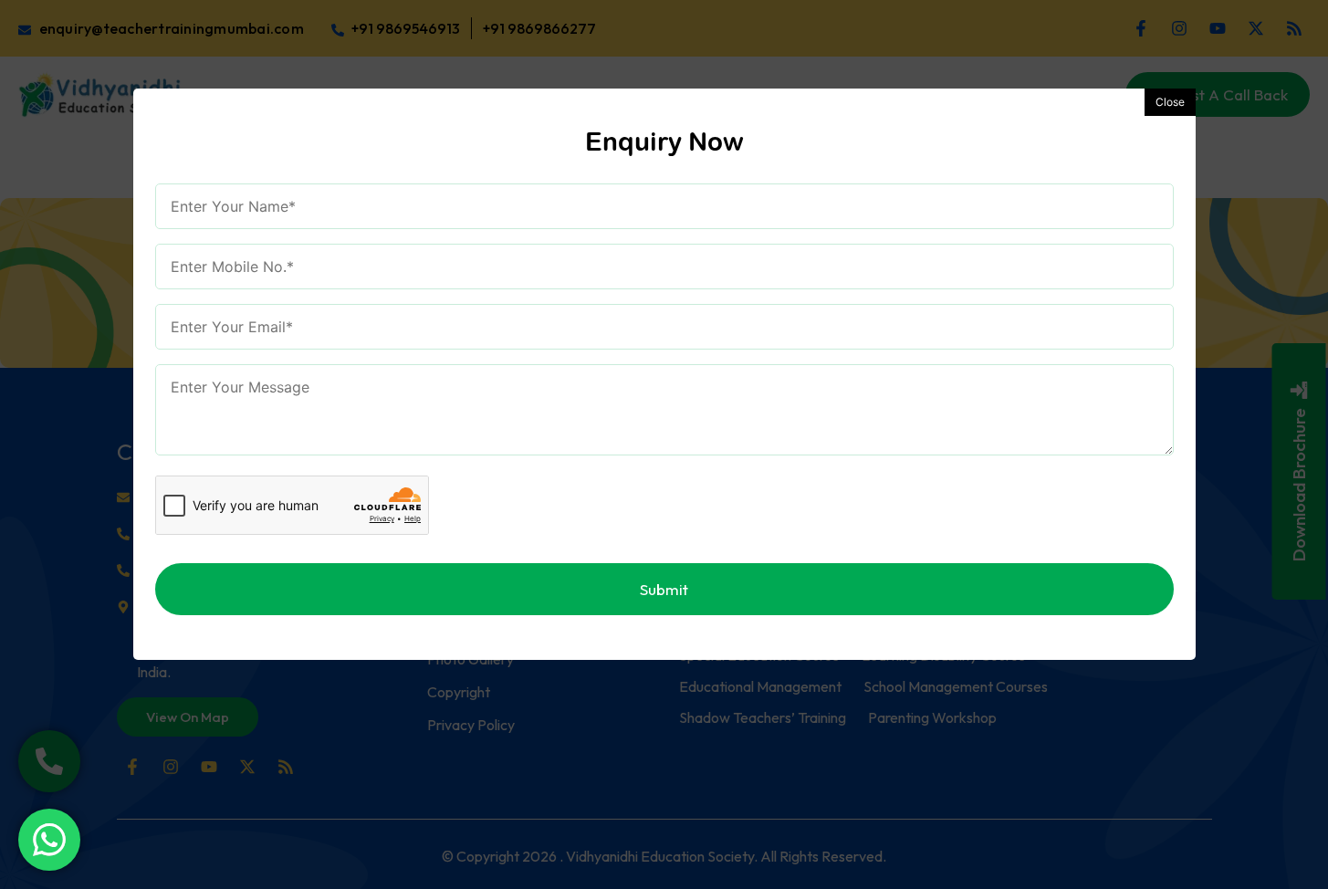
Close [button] (1170, 102)
